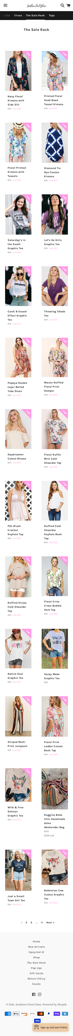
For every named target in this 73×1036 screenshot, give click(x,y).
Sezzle (36, 983)
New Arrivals (36, 946)
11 (42, 922)
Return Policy (36, 978)
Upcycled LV (36, 952)
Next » (50, 922)
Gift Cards (36, 973)
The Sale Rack (35, 15)
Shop (36, 957)
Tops (52, 15)
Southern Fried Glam (28, 1004)
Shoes (18, 15)
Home (36, 941)
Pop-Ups (36, 968)
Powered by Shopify (55, 1004)
